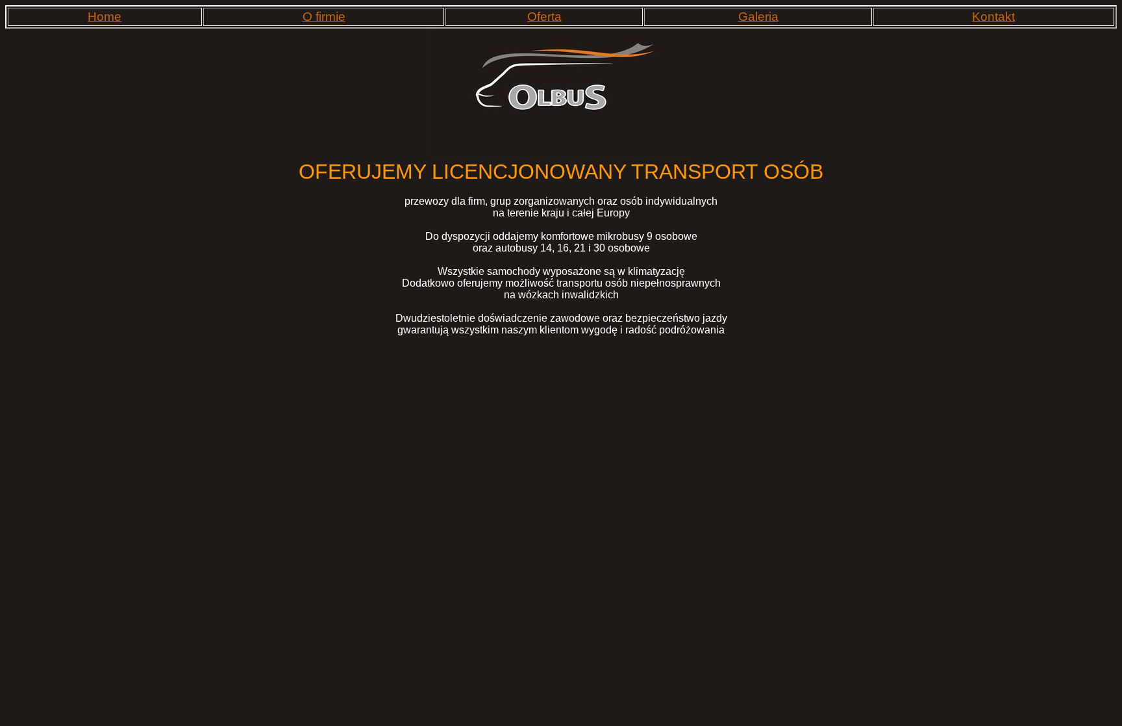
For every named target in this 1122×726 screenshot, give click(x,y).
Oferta (544, 16)
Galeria (758, 16)
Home (104, 16)
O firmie (324, 16)
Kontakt (993, 16)
